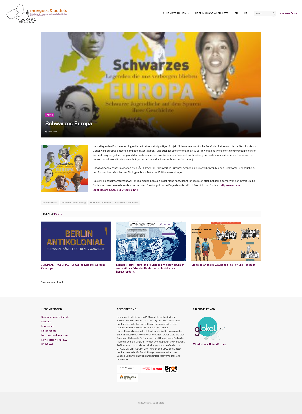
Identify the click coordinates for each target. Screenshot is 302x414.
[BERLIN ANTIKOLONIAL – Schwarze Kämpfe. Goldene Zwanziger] (76, 241)
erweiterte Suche (288, 13)
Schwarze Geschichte (126, 202)
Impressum (47, 326)
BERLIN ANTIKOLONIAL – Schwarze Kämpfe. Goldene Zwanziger (73, 266)
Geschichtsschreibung (74, 202)
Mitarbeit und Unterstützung (209, 344)
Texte (50, 115)
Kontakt (46, 321)
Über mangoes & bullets (211, 13)
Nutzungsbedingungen (54, 335)
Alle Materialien (174, 13)
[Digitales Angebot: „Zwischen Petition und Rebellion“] (226, 241)
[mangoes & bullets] (37, 13)
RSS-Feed (47, 344)
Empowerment (50, 202)
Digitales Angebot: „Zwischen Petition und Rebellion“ (224, 264)
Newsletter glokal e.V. (54, 339)
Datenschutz (48, 330)
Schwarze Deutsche (100, 202)
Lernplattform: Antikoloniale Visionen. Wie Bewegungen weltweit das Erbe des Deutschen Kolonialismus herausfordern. (150, 268)
